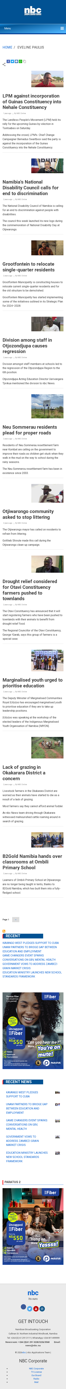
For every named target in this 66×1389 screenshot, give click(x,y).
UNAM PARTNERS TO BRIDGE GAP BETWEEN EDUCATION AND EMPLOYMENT (27, 1108)
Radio (36, 1378)
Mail (36, 1382)
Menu (7, 28)
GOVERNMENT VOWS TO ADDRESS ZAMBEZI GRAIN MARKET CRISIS (22, 1141)
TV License (36, 1372)
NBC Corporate (36, 1368)
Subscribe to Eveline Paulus (4, 931)
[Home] (33, 10)
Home (7, 47)
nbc (33, 1293)
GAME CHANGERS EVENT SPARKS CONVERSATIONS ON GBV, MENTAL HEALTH (26, 1124)
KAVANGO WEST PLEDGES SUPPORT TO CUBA (31, 943)
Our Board (36, 1375)
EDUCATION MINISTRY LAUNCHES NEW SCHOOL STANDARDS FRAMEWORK (27, 1157)
